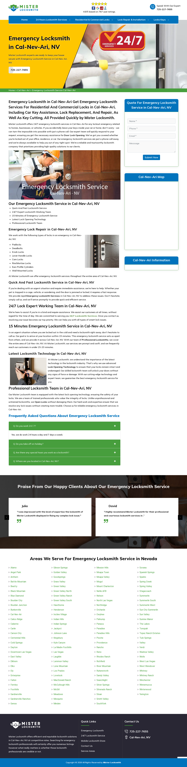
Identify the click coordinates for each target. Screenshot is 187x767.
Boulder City (16, 600)
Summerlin (144, 595)
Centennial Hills (18, 638)
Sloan (99, 694)
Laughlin (57, 656)
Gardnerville (16, 694)
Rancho (100, 647)
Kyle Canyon (59, 642)
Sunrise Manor (146, 619)
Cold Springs (17, 642)
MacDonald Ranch (62, 680)
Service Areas (88, 751)
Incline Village (60, 614)
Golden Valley (60, 572)
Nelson (100, 595)
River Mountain (104, 666)
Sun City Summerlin (148, 609)
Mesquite (58, 699)
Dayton (14, 647)
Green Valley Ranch (63, 595)
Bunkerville (16, 609)
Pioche (100, 638)
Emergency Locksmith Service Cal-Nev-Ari (53, 90)
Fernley (14, 684)
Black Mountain (18, 591)
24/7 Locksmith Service (93, 735)
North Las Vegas (105, 600)
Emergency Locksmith (92, 730)
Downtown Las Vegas (21, 652)
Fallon (13, 680)
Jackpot (58, 628)
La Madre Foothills (62, 647)
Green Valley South (63, 600)
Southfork (101, 703)
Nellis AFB (101, 591)
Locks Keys (160, 19)
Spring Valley (145, 586)
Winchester (144, 680)
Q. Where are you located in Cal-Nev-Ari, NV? (36, 461)
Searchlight (102, 680)
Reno (99, 652)
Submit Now (151, 157)
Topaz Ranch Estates (149, 633)
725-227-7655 (164, 9)
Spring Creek (145, 581)
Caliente (14, 624)
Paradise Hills (103, 633)
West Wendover (147, 666)
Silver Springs (103, 684)
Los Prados (59, 670)
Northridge (102, 605)
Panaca (100, 624)
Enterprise (15, 675)
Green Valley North (63, 591)
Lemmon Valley (61, 661)
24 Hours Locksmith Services (51, 19)
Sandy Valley (103, 675)
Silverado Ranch (104, 689)
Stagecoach (145, 591)
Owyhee (100, 614)
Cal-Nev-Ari (23, 90)
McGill (57, 689)
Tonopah (143, 628)
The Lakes (144, 624)
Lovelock (58, 675)
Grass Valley (59, 581)
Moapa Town (103, 572)
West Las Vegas (147, 661)
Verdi (141, 647)
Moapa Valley (103, 577)
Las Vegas (59, 652)
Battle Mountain (18, 581)
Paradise (101, 628)
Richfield (101, 661)
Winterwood (145, 689)
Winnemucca (145, 684)
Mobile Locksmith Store (93, 740)
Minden (57, 703)
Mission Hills (102, 567)
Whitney (143, 670)
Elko (13, 666)
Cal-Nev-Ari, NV (140, 737)
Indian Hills (59, 619)
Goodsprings (59, 577)
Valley (142, 642)
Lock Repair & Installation (132, 19)
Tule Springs (145, 638)
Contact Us (87, 746)
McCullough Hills (62, 684)
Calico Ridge (16, 619)
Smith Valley (103, 699)
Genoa (14, 703)
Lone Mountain (61, 666)
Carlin (13, 628)
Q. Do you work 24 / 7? (24, 426)
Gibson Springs (61, 567)
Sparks (142, 577)
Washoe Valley (146, 652)
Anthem (14, 577)
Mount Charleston (105, 586)
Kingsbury (58, 638)
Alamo (14, 567)
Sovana (142, 567)
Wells (142, 656)
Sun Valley (144, 614)
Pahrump (101, 619)
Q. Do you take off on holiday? (28, 443)
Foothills (15, 689)
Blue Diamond (17, 595)
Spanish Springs (147, 572)
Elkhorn (14, 661)
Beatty (14, 586)
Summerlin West (147, 605)
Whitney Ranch (146, 675)
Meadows (58, 694)
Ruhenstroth (102, 670)
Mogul (100, 581)
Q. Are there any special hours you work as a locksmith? (41, 452)
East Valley (16, 656)
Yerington (144, 694)
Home (24, 19)
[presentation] (7, 517)
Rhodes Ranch (103, 656)
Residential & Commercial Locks (92, 19)
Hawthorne (59, 605)
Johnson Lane (60, 633)
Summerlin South (147, 600)
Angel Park (16, 572)
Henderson (59, 609)
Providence (102, 642)
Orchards (101, 609)
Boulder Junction (19, 605)
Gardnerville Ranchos (21, 699)
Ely (12, 670)
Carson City (16, 633)
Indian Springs (60, 624)
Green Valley (60, 586)
